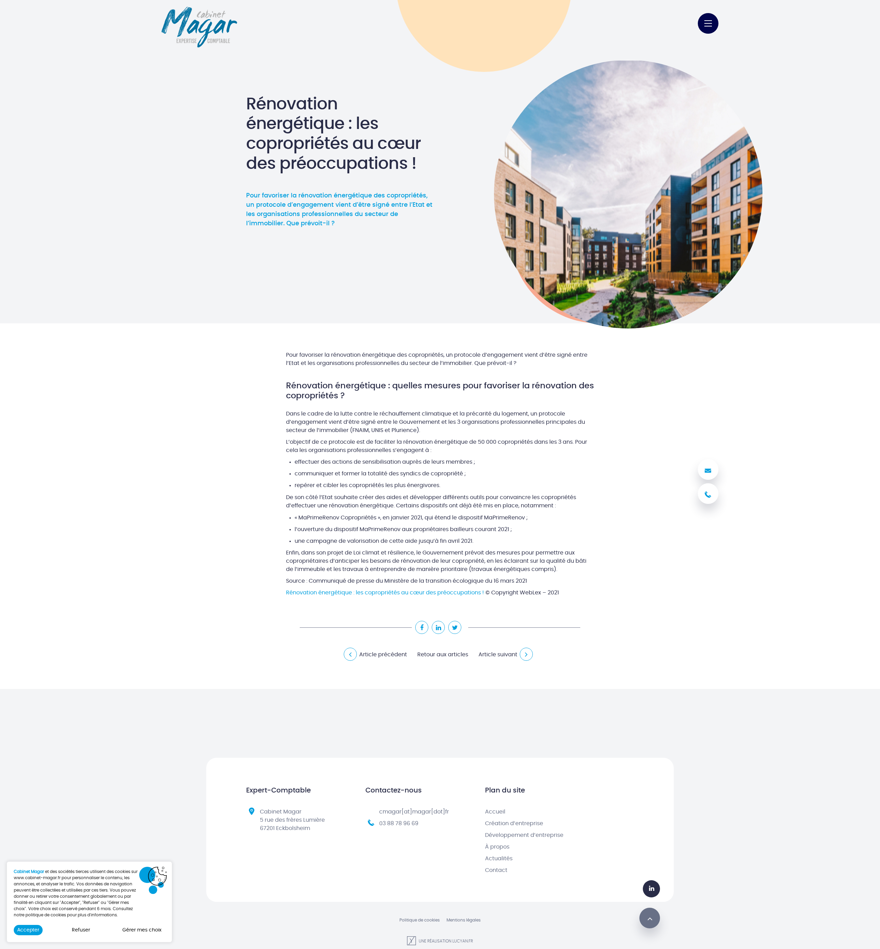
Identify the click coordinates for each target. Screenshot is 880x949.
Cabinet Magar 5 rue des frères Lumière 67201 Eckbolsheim (292, 820)
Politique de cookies (419, 920)
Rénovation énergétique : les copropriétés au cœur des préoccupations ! (385, 592)
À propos (497, 847)
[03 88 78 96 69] (708, 493)
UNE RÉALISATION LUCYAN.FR (445, 941)
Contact (496, 870)
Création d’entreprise (514, 823)
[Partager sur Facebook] (421, 627)
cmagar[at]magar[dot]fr (414, 812)
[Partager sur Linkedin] (438, 627)
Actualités (499, 858)
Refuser (81, 930)
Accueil (495, 812)
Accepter (28, 930)
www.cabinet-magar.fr (37, 878)
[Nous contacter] (708, 469)
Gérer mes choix (142, 930)
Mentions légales (464, 920)
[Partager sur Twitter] (454, 627)
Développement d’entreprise (524, 835)
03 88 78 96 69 (398, 823)
